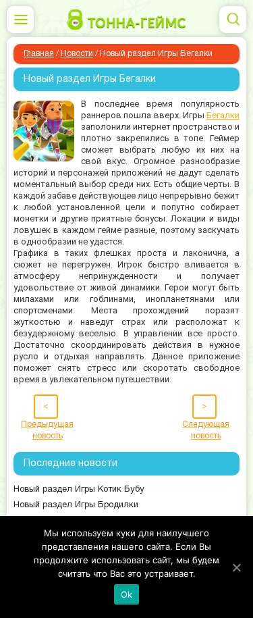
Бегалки (223, 115)
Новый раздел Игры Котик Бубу (78, 490)
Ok (127, 594)
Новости (77, 53)
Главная (39, 53)
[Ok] (236, 567)
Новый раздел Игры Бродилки (75, 505)
